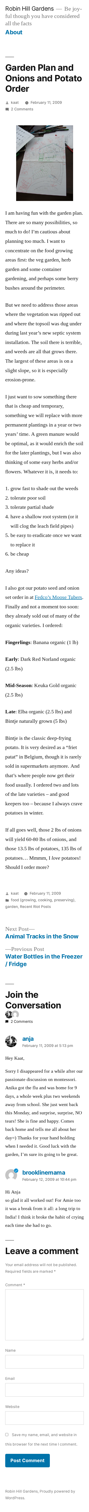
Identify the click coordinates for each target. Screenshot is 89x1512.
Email (10, 1378)
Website (12, 1406)
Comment (15, 1285)
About (14, 32)
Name (10, 1350)
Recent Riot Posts (35, 906)
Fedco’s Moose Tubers (58, 597)
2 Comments (22, 109)
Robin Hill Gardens (29, 8)
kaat (15, 102)
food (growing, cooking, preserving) (43, 900)
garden (11, 906)
